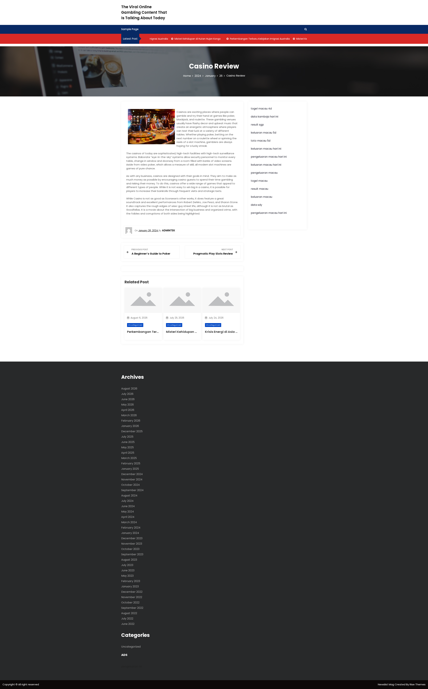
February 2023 (130, 581)
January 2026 (130, 426)
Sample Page (129, 29)
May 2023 (127, 576)
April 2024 (127, 517)
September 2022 (132, 608)
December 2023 (131, 538)
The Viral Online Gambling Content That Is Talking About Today (144, 12)
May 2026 (127, 405)
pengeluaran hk (131, 666)
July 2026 (127, 394)
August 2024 (129, 495)
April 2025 (127, 453)
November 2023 (131, 544)
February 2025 (130, 463)
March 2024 (129, 522)
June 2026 (128, 399)
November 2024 (131, 479)
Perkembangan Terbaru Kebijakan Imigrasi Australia (250, 38)
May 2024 (127, 511)
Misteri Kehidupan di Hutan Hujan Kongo (188, 38)
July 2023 (127, 565)
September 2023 (132, 554)
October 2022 (130, 602)
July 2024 (127, 501)
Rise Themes (417, 684)
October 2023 (130, 549)
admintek (168, 230)
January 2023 (130, 586)
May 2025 (127, 447)
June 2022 (127, 624)
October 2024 (130, 485)
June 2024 (128, 506)
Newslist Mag (386, 684)
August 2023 (129, 560)
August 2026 (129, 388)
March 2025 (129, 458)
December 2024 (132, 474)
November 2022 (131, 597)
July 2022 (127, 618)
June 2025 (128, 442)
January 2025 (130, 469)
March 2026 (129, 415)
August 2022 (129, 613)
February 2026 (130, 421)
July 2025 (127, 437)
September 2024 (132, 490)
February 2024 (130, 528)
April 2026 (127, 410)
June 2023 (127, 570)
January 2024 (130, 533)
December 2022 (131, 592)
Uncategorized (135, 325)
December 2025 (132, 431)
